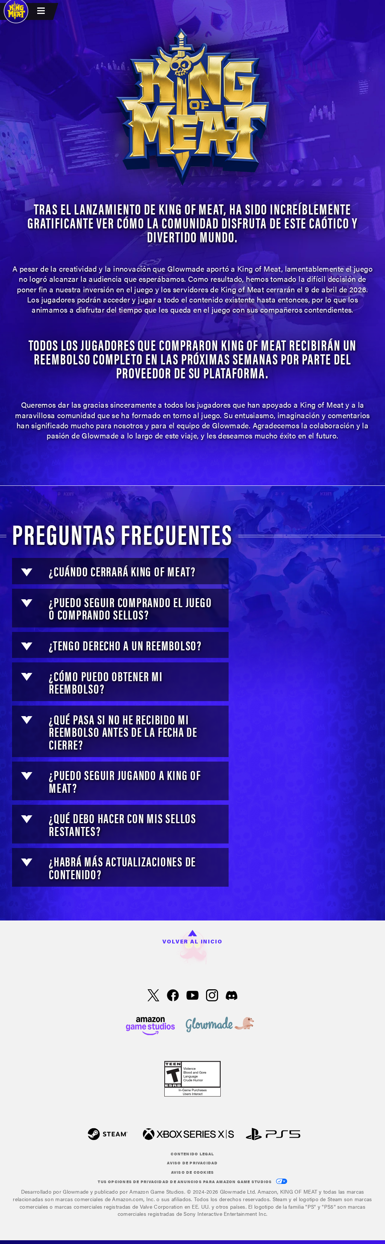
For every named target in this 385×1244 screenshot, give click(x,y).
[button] (26, 572)
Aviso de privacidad (192, 1162)
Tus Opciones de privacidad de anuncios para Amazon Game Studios (185, 1181)
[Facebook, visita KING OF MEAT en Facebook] (173, 996)
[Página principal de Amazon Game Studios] (150, 1025)
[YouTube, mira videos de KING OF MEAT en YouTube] (192, 996)
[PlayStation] (273, 1135)
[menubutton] (42, 11)
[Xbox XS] (188, 1135)
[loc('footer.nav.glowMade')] (220, 1025)
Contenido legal (192, 1153)
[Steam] (108, 1135)
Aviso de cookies (192, 1172)
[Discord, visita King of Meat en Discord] (232, 996)
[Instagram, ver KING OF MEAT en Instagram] (212, 996)
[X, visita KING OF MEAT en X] (153, 996)
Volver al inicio (192, 941)
